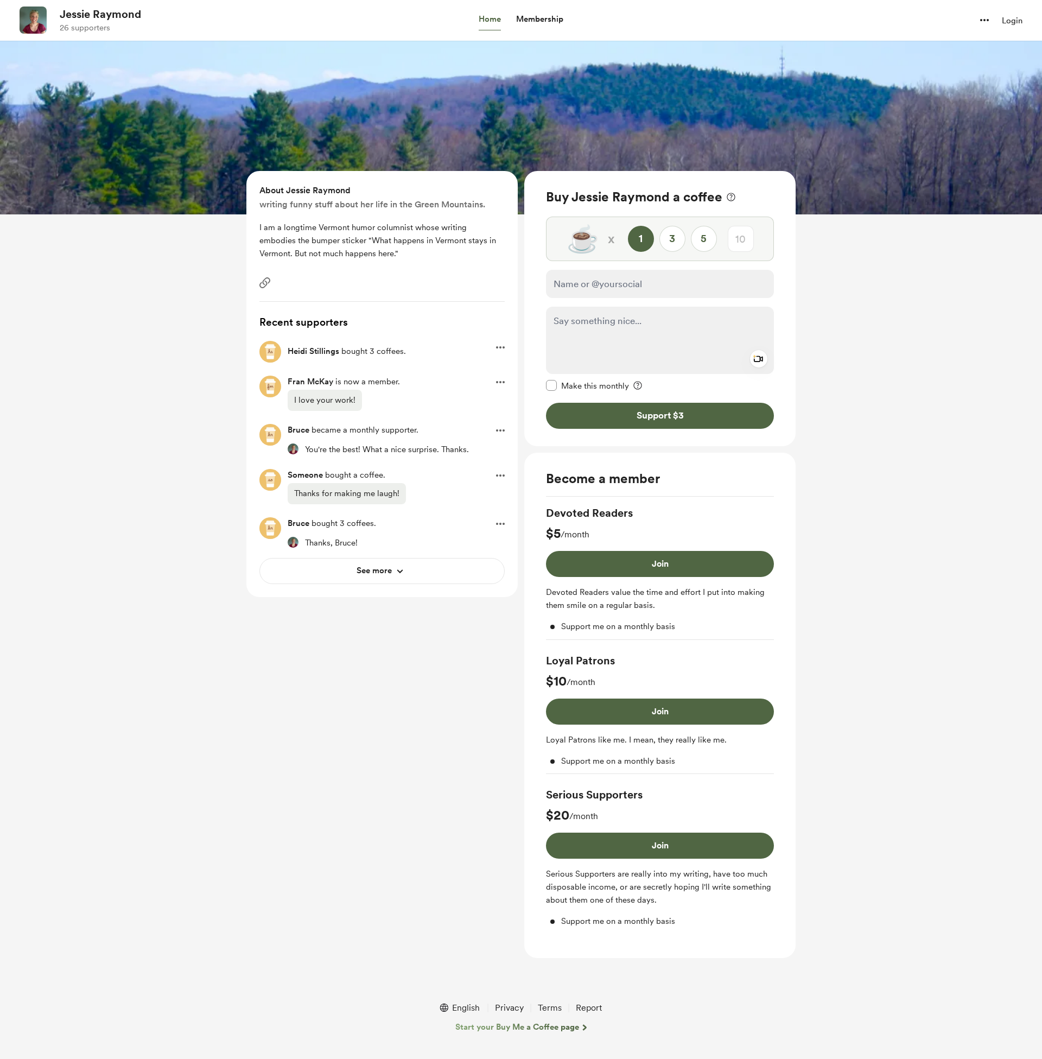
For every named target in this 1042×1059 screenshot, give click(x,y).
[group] (660, 572)
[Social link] (264, 282)
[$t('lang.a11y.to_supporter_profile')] (293, 448)
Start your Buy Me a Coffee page (517, 1027)
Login (1012, 21)
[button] (489, 19)
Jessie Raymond (100, 14)
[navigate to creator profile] (33, 20)
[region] (660, 308)
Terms (550, 1008)
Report (589, 1008)
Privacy (509, 1008)
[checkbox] (587, 385)
